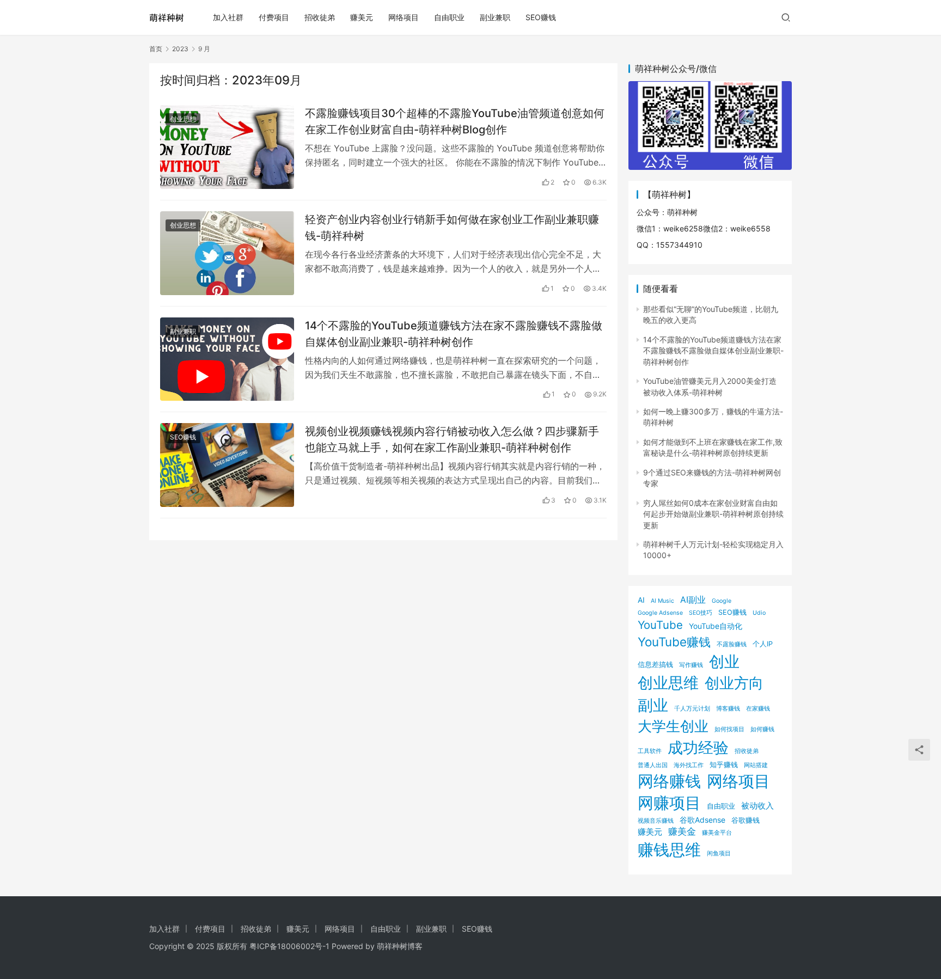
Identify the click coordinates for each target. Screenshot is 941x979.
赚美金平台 (717, 832)
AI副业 (693, 600)
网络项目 (403, 17)
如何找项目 (729, 729)
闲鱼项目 (719, 853)
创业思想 (183, 119)
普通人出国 (653, 765)
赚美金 (682, 831)
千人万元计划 (692, 708)
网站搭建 (756, 765)
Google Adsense (660, 612)
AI (641, 599)
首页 (155, 49)
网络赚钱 (669, 781)
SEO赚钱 (541, 17)
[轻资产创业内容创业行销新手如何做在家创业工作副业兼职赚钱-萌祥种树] (227, 253)
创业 (724, 661)
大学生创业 (673, 726)
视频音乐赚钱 (656, 820)
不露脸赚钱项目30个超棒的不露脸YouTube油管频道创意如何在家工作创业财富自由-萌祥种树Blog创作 (454, 121)
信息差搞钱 (655, 664)
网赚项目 (669, 802)
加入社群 (228, 17)
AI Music (662, 600)
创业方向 (734, 683)
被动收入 (757, 805)
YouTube (660, 625)
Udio (759, 612)
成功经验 (698, 747)
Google (721, 600)
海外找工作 (689, 765)
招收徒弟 (319, 17)
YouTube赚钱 (674, 641)
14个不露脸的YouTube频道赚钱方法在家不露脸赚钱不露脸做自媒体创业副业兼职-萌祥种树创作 (453, 333)
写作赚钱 (691, 665)
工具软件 (650, 751)
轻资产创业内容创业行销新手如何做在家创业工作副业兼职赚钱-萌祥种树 (452, 227)
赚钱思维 (669, 849)
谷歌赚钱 (745, 820)
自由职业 (449, 17)
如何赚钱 (762, 729)
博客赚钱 (728, 708)
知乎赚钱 (724, 765)
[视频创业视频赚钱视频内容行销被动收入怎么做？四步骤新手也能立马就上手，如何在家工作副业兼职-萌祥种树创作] (227, 465)
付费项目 (274, 17)
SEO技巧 (700, 612)
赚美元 (361, 17)
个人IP (763, 644)
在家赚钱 (758, 708)
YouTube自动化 (715, 626)
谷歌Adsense (702, 819)
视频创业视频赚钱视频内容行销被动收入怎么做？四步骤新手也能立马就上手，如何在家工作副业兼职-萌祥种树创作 (452, 439)
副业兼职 (495, 17)
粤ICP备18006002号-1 (289, 946)
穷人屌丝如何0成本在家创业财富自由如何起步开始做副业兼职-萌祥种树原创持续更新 (713, 514)
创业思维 (668, 683)
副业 (653, 704)
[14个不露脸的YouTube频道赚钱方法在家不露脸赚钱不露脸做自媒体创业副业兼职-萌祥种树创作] (227, 359)
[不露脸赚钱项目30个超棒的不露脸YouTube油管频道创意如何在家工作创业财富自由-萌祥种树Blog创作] (227, 147)
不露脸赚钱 (732, 644)
